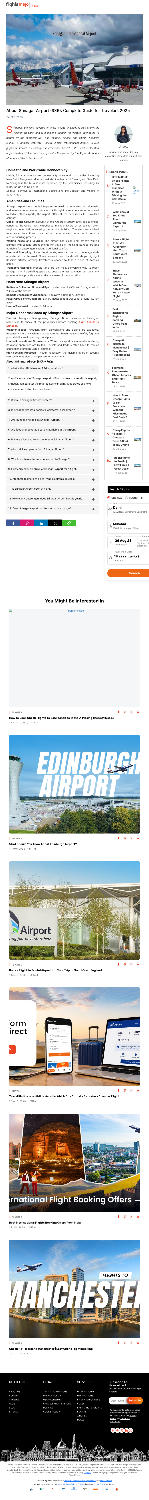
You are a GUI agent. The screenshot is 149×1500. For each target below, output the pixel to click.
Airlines (82, 1415)
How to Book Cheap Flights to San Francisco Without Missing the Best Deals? (61, 718)
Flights (81, 1411)
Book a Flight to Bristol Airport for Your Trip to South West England (55, 970)
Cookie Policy (51, 1411)
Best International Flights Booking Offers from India (45, 1222)
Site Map (14, 1411)
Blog (12, 1407)
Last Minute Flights (89, 1407)
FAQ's (12, 1403)
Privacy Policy (52, 1395)
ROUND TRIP (136, 497)
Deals (80, 1419)
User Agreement (88, 1480)
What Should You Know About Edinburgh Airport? (43, 844)
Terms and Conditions (120, 1420)
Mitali (34, 722)
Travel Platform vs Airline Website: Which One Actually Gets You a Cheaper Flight (64, 1096)
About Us (14, 1391)
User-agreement (53, 1399)
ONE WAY (116, 497)
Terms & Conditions (55, 1391)
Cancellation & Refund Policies (71, 1484)
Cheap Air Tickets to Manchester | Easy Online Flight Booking (51, 1348)
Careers (14, 1399)
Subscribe (135, 1400)
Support (14, 1395)
